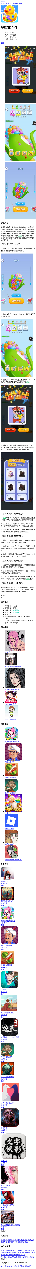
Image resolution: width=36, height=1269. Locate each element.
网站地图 (28, 1266)
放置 (23, 1252)
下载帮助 (24, 1257)
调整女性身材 (29, 1250)
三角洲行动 (13, 1250)
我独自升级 (5, 1250)
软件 (9, 3)
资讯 (13, 3)
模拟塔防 (11, 1242)
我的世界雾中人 (19, 1255)
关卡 (20, 236)
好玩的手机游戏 (6, 1252)
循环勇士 (21, 1250)
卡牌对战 (4, 1242)
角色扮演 (4, 1240)
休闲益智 (17, 1240)
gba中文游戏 (17, 1252)
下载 (2, 43)
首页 (2, 3)
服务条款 (17, 1257)
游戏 (6, 3)
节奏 (28, 579)
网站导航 (21, 1266)
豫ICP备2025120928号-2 (9, 1266)
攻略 (20, 3)
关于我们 (4, 1257)
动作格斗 (11, 1240)
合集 (16, 3)
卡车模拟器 (29, 1252)
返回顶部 (4, 1259)
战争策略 (31, 1240)
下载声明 (31, 1257)
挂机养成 (24, 1242)
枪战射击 (24, 1240)
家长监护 (11, 1257)
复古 (4, 518)
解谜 (28, 382)
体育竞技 (17, 1242)
